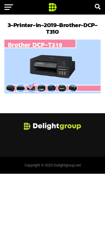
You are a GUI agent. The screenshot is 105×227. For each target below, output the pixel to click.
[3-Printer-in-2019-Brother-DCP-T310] (52, 92)
